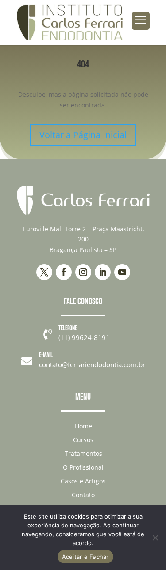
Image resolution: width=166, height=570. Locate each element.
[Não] (155, 537)
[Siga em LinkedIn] (103, 272)
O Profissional (83, 467)
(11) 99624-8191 (84, 337)
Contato (83, 495)
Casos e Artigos (83, 481)
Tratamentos (83, 453)
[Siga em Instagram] (83, 272)
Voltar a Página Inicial (83, 135)
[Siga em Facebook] (64, 272)
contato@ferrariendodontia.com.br (92, 364)
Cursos (83, 439)
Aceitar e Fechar (85, 556)
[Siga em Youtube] (122, 272)
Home (83, 426)
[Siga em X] (44, 272)
